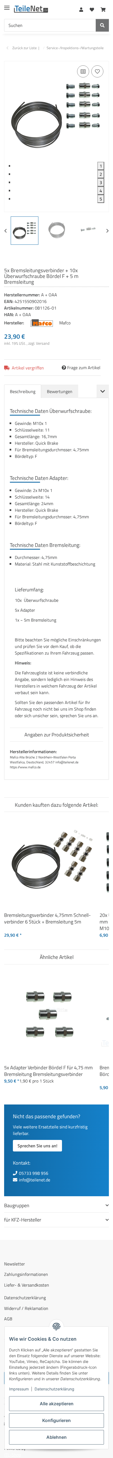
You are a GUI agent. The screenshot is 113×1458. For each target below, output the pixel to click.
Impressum (19, 1389)
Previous (5, 230)
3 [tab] (101, 182)
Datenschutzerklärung (54, 1389)
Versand (42, 343)
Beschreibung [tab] (22, 391)
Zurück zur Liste (24, 48)
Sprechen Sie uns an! (37, 1145)
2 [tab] (101, 174)
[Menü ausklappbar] (7, 5)
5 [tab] (101, 199)
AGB (8, 1318)
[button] (81, 8)
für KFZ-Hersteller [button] (22, 1219)
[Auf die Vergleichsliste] (83, 71)
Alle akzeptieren (57, 1403)
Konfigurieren (56, 1420)
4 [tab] (101, 190)
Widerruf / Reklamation (26, 1308)
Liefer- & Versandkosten (26, 1285)
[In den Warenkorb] (8, 58)
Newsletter (14, 1264)
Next (107, 230)
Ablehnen (56, 1437)
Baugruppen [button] (16, 1205)
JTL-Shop (12, 1454)
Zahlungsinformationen (26, 1274)
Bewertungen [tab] (59, 391)
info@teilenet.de (34, 1179)
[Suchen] (102, 25)
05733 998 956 (33, 1173)
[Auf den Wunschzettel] (97, 71)
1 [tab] (101, 166)
